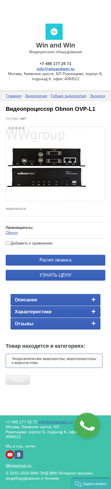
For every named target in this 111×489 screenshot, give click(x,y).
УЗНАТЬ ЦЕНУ (55, 275)
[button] (90, 483)
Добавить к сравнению (31, 243)
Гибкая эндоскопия (68, 96)
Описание (26, 299)
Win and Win (55, 45)
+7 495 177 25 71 (55, 63)
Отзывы (24, 323)
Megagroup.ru (18, 465)
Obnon (12, 232)
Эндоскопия (36, 96)
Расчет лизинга (55, 260)
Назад (17, 380)
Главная (13, 96)
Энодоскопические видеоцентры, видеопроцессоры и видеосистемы (54, 361)
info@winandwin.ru (56, 69)
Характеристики (33, 311)
